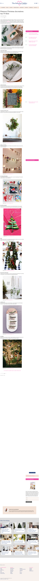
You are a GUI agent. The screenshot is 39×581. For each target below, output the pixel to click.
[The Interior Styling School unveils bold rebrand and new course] (19, 545)
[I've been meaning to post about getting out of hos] (36, 211)
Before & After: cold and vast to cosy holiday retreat (32, 542)
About (1, 568)
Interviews (11, 571)
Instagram (30, 569)
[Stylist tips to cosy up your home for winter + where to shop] (33, 545)
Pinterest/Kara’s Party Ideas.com (10, 270)
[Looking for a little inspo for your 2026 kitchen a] (32, 174)
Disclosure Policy (2, 573)
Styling (11, 572)
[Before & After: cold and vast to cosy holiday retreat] (33, 534)
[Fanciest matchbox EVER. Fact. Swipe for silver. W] (32, 416)
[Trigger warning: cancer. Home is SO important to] (32, 333)
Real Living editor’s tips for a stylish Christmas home (14, 370)
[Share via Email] (4, 17)
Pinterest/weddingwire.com (9, 82)
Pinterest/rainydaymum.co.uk (10, 236)
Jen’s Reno (11, 569)
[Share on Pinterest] (2, 17)
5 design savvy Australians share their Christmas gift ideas (32, 530)
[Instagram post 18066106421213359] (28, 164)
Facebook (30, 568)
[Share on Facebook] (1, 17)
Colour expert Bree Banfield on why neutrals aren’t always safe (6, 531)
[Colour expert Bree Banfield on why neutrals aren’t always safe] (6, 522)
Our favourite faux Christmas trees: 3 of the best (19, 530)
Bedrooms (21, 568)
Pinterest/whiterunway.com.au (10, 368)
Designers (11, 573)
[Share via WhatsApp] (3, 17)
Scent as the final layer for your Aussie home (19, 541)
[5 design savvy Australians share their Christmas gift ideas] (33, 522)
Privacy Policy (2, 572)
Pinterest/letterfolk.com (9, 108)
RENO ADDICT (12, 568)
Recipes (21, 573)
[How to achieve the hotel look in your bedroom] (6, 545)
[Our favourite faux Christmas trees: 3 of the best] (19, 522)
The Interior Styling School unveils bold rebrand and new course (19, 553)
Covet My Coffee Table (22, 569)
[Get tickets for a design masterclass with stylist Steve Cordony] (6, 534)
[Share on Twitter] (5, 17)
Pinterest (8, 21)
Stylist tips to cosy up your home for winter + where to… (32, 553)
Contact (1, 569)
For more (5, 370)
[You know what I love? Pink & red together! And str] (28, 418)
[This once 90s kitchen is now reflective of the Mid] (36, 438)
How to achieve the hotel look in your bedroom (5, 553)
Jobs (1, 571)
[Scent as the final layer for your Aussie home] (19, 534)
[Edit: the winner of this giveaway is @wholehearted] (28, 305)
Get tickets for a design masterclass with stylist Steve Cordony (6, 542)
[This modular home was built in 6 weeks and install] (36, 277)
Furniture (21, 572)
